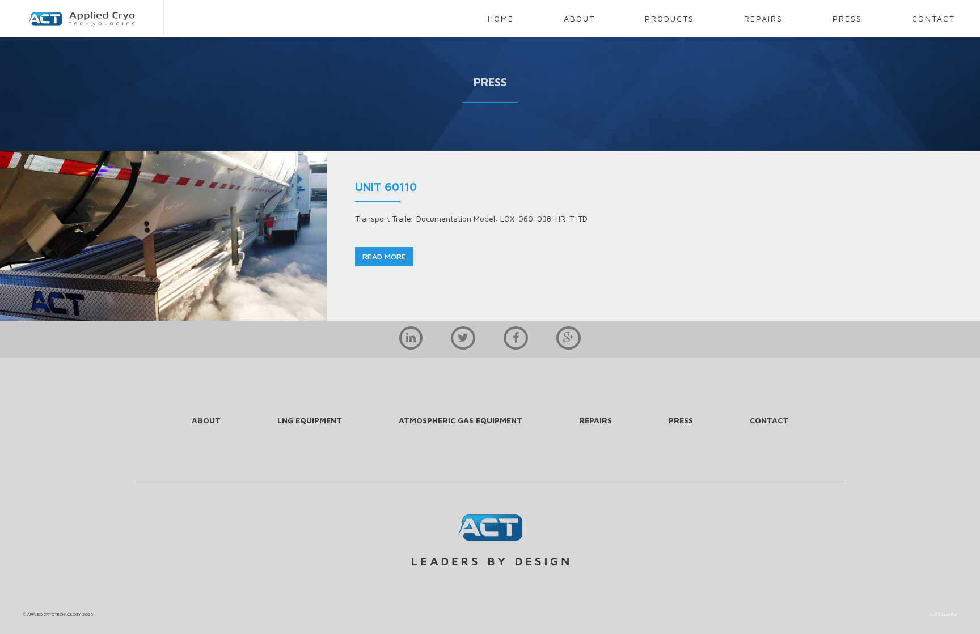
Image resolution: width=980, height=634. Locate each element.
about (579, 18)
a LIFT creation (943, 614)
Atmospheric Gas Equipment (460, 420)
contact (933, 18)
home (501, 18)
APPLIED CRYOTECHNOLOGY (54, 614)
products (669, 18)
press (847, 18)
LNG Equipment (309, 420)
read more (384, 256)
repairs (763, 18)
